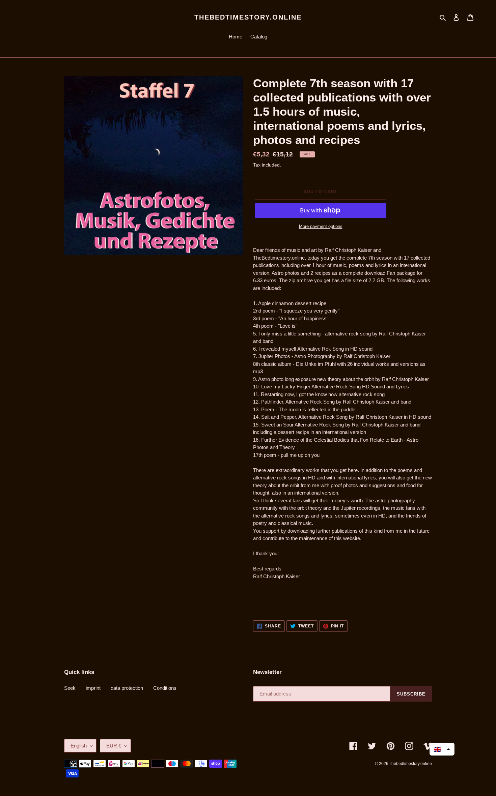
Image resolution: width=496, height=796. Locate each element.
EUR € (113, 745)
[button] (442, 749)
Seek (70, 688)
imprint (93, 688)
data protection (127, 688)
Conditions (164, 688)
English (79, 745)
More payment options (320, 226)
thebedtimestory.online (248, 17)
